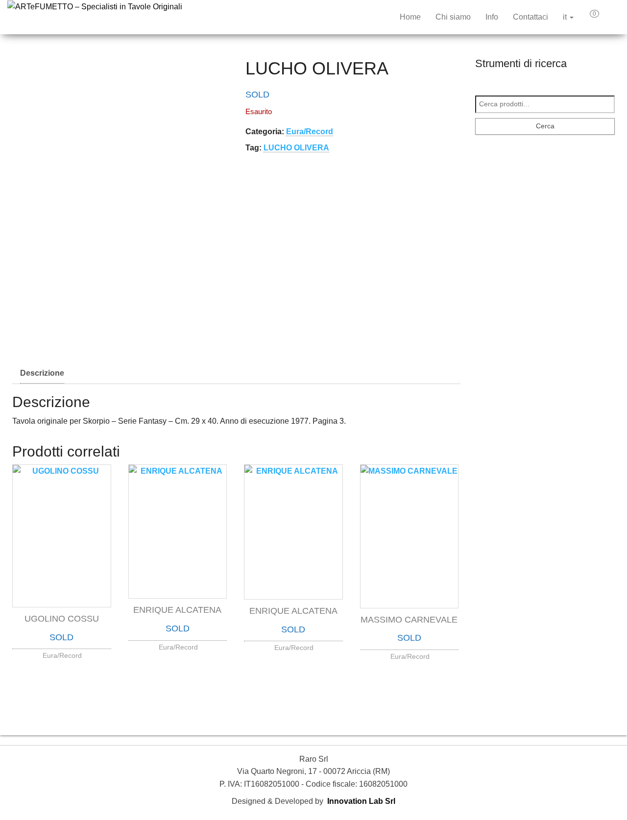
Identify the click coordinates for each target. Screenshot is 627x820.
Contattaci (530, 17)
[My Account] (612, 17)
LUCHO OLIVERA (296, 148)
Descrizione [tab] (42, 373)
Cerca (545, 126)
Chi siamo (453, 17)
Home (410, 17)
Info (491, 17)
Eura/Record (309, 131)
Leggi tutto (62, 653)
